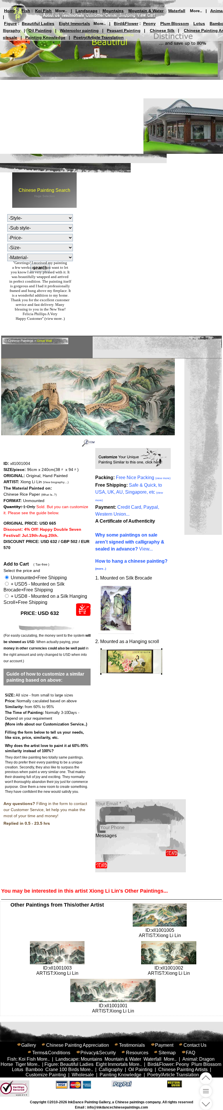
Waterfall (176, 10)
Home (9, 10)
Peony (149, 23)
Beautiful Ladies (38, 23)
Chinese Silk (162, 30)
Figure (10, 23)
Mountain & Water (145, 10)
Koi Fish (43, 10)
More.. (61, 10)
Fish (25, 10)
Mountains (113, 10)
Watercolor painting (79, 30)
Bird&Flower (126, 23)
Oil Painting (40, 30)
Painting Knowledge (45, 37)
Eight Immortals (74, 23)
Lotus (199, 23)
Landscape (86, 10)
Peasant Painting (124, 30)
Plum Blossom (174, 23)
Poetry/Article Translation (98, 37)
